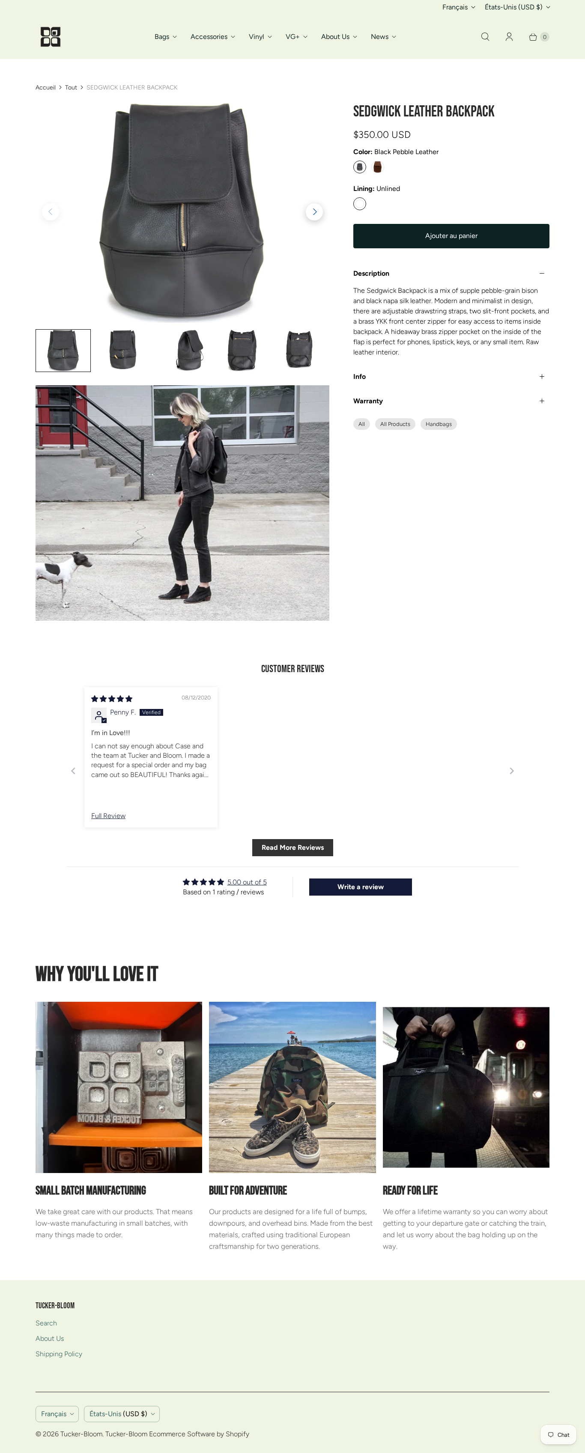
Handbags (439, 424)
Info (359, 376)
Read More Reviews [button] (293, 847)
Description (371, 273)
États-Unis (514, 7)
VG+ (293, 37)
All (361, 424)
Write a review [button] (360, 887)
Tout (71, 87)
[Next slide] (512, 770)
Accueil (46, 87)
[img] (111, 699)
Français (455, 7)
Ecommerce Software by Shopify (199, 1434)
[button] (314, 211)
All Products (395, 424)
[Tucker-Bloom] (51, 37)
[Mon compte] (509, 37)
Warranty (368, 401)
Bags (162, 37)
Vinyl (256, 37)
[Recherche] (485, 37)
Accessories (209, 37)
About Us (335, 37)
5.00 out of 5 (247, 882)
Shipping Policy (59, 1354)
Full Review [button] (108, 816)
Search (46, 1323)
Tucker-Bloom (81, 1434)
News (379, 37)
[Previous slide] (73, 770)
